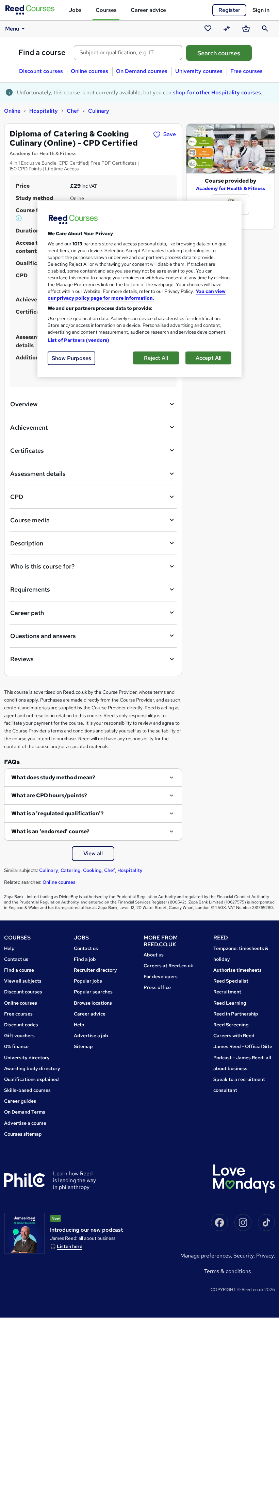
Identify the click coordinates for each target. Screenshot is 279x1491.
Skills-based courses (27, 1090)
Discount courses (41, 71)
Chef (73, 110)
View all (93, 853)
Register (229, 10)
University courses (199, 71)
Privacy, (265, 1255)
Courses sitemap (23, 1134)
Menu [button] (12, 28)
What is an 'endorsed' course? (50, 831)
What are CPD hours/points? (49, 795)
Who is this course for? (42, 566)
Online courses (89, 71)
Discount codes (21, 1025)
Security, (244, 1255)
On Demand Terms (24, 1112)
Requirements (30, 589)
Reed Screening (231, 1025)
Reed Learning (229, 1003)
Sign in (260, 10)
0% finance (16, 1046)
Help (9, 948)
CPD (16, 497)
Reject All (156, 357)
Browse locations (93, 1003)
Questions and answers (43, 636)
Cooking (92, 870)
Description (26, 543)
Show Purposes (71, 357)
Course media (30, 520)
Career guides (20, 1101)
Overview (23, 404)
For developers (161, 976)
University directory (27, 1058)
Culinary (98, 110)
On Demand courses (141, 71)
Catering (71, 870)
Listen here (69, 1246)
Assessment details (38, 474)
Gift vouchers (19, 1035)
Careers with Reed (234, 1035)
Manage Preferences (205, 1255)
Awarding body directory (32, 1068)
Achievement (29, 427)
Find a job (85, 959)
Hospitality (43, 110)
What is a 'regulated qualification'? (57, 813)
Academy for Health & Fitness (230, 188)
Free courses (246, 71)
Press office (157, 987)
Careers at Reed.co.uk (168, 966)
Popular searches (93, 992)
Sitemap (83, 1046)
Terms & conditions (227, 1271)
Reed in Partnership (235, 1014)
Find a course (42, 52)
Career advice (148, 10)
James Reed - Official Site (242, 1046)
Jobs (75, 10)
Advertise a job (91, 1035)
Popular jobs (88, 981)
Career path (27, 613)
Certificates (27, 450)
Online (12, 110)
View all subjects (23, 981)
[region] (139, 289)
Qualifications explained (31, 1079)
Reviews (22, 659)
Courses (106, 10)
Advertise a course (25, 1123)
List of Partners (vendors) (79, 340)
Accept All (208, 357)
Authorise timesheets (237, 970)
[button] (19, 218)
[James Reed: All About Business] (24, 1233)
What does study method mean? (53, 777)
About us (154, 955)
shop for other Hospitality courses (217, 92)
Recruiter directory (95, 970)
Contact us (16, 959)
